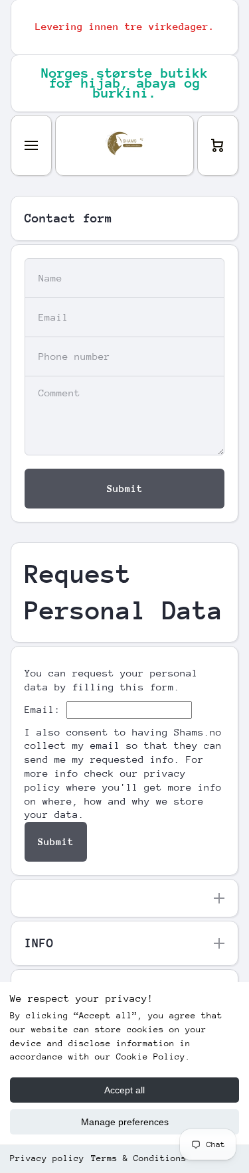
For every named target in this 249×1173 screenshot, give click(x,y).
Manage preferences (125, 1122)
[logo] (124, 145)
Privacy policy (47, 1158)
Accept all (124, 1090)
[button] (218, 145)
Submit (56, 841)
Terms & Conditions (139, 1158)
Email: (42, 709)
